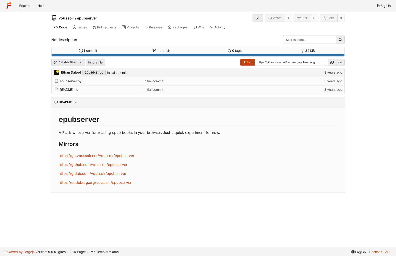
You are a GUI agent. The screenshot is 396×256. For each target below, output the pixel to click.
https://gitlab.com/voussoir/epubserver (92, 173)
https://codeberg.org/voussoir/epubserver (95, 182)
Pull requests (106, 27)
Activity (220, 27)
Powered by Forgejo (20, 252)
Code (63, 27)
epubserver (87, 18)
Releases (155, 27)
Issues (82, 27)
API (387, 252)
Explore (24, 6)
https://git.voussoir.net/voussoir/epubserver (96, 155)
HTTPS (247, 62)
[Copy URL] (332, 62)
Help (41, 6)
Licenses (375, 252)
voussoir (66, 18)
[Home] (8, 6)
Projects (133, 27)
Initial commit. (117, 72)
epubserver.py (71, 81)
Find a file (95, 62)
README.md (69, 89)
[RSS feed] (258, 18)
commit (90, 50)
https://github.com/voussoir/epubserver (93, 164)
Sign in (386, 6)
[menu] (340, 62)
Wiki (201, 27)
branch (163, 50)
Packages (180, 27)
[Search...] (340, 40)
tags (237, 50)
